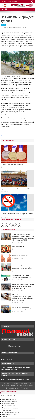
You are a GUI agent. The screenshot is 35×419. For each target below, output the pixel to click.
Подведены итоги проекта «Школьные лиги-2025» (15, 189)
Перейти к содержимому (8, 391)
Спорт (3, 24)
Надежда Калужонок (15, 27)
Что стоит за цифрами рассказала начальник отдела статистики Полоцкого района (22, 267)
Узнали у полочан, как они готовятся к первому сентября (22, 308)
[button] (0, 393)
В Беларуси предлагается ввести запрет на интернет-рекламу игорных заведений (23, 286)
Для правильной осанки (20, 256)
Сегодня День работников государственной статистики (21, 276)
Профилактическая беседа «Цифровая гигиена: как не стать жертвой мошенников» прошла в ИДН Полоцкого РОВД (23, 237)
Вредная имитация (18, 246)
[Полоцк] (17, 333)
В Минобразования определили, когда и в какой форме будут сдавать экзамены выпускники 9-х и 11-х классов (22, 297)
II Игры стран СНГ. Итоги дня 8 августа (12, 164)
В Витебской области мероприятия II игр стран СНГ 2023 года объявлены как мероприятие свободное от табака (17, 214)
